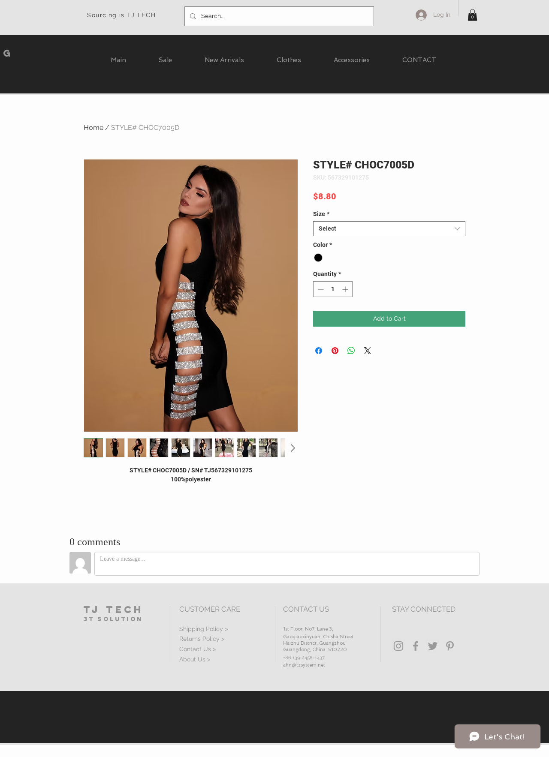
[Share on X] (367, 350)
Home (93, 127)
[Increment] (346, 289)
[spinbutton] (333, 289)
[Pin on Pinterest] (335, 350)
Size (321, 213)
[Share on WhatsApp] (351, 350)
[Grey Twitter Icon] (432, 646)
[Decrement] (319, 289)
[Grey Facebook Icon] (415, 646)
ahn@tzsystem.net (304, 665)
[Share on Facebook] (319, 350)
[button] (472, 15)
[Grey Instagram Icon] (398, 646)
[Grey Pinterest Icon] (449, 646)
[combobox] (389, 228)
